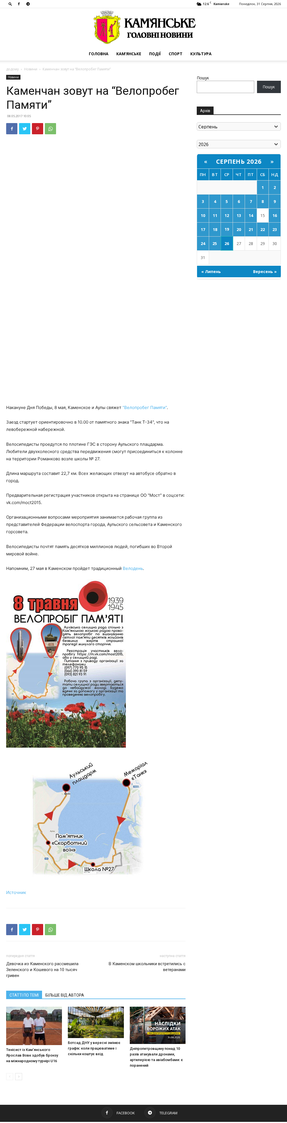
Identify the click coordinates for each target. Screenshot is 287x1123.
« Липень (211, 271)
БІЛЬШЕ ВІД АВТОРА (64, 995)
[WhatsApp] (50, 128)
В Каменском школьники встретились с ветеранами (147, 966)
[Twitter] (24, 128)
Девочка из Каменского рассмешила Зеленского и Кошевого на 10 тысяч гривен (42, 969)
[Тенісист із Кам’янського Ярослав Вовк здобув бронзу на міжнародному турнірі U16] (34, 1026)
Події (155, 53)
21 (251, 229)
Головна (98, 53)
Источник (16, 892)
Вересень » (265, 271)
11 (215, 215)
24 (203, 243)
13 (239, 215)
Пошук (203, 77)
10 (203, 215)
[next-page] (18, 1076)
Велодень (133, 568)
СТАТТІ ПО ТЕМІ (24, 995)
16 (274, 215)
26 (226, 243)
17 (203, 229)
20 (239, 229)
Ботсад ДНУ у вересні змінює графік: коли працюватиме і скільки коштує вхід (94, 1048)
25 (214, 243)
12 (226, 215)
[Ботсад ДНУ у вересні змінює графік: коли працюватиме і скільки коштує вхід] (96, 1022)
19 (226, 229)
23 (274, 229)
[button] (10, 4)
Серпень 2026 (239, 161)
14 (251, 215)
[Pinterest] (37, 128)
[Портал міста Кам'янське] (143, 27)
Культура (201, 53)
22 (262, 229)
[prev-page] (9, 1076)
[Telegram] (28, 4)
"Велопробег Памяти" (144, 407)
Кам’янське (128, 53)
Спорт (175, 53)
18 (215, 229)
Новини (30, 69)
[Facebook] (19, 4)
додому (12, 69)
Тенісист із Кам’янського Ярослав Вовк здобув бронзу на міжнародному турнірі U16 (32, 1055)
